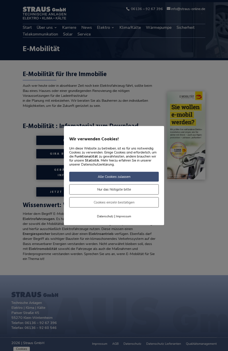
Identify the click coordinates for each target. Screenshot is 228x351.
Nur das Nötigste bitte (114, 189)
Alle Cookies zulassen (114, 176)
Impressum (123, 216)
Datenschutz (105, 216)
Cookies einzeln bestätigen (114, 202)
